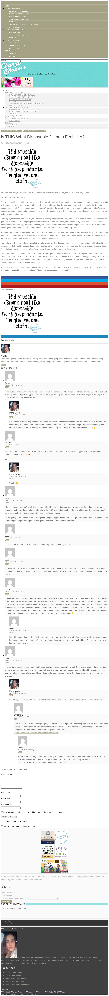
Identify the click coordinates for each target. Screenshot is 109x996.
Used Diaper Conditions (19, 19)
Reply (7, 387)
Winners (12, 37)
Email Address (7, 895)
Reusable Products (39, 131)
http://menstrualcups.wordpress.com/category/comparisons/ (36, 733)
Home (7, 6)
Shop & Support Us (12, 40)
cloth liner (64, 211)
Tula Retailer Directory (13, 972)
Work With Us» (11, 43)
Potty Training (15, 27)
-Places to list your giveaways (16, 908)
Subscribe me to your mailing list (15, 821)
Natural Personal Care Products (11, 131)
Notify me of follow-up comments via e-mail (19, 826)
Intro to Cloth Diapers (18, 11)
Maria (15, 143)
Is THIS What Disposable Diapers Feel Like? (43, 137)
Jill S (7, 536)
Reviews (12, 22)
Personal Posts (28, 131)
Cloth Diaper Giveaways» (15, 30)
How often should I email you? (13, 898)
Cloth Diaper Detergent (19, 16)
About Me (13, 53)
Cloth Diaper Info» (13, 8)
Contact (12, 56)
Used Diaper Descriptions (15, 981)
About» (8, 51)
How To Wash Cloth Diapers (20, 14)
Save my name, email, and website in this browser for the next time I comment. (32, 812)
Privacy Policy (35, 994)
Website (3, 365)
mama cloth (97, 211)
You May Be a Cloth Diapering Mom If (24, 24)
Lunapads (4, 262)
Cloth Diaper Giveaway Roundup (22, 35)
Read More (40, 963)
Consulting (14, 48)
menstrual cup (6, 246)
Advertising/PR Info (17, 45)
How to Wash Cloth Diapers (15, 978)
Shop (7, 925)
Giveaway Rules (15, 32)
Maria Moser (14, 413)
